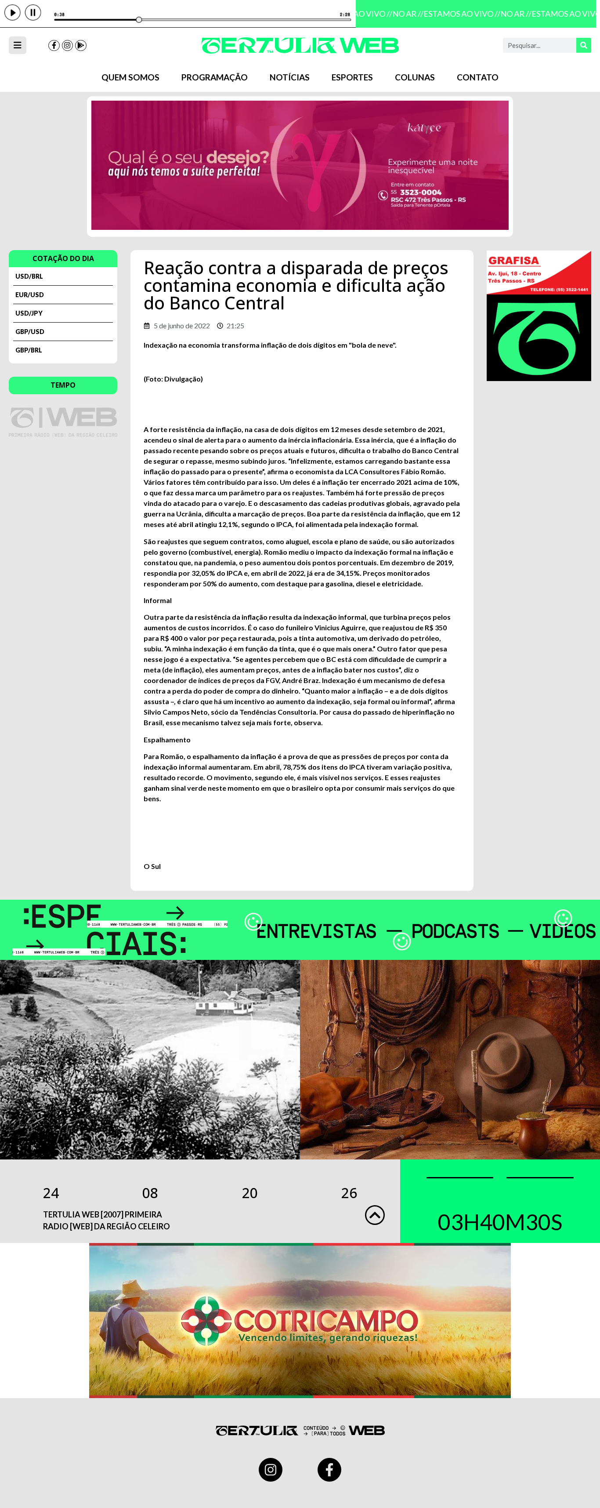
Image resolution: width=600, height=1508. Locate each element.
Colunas (415, 77)
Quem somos (130, 77)
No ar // (400, 13)
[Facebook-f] (54, 45)
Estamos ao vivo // (454, 13)
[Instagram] (67, 45)
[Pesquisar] (583, 45)
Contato (478, 77)
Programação (214, 77)
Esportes (352, 77)
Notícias (290, 77)
